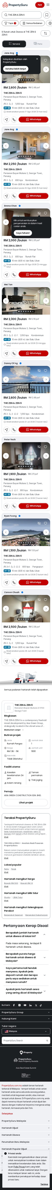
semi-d (37, 831)
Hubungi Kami (9, 1018)
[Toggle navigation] (48, 5)
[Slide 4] (26, 79)
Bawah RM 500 (11, 883)
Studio (7, 897)
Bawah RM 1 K (27, 883)
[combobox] (24, 15)
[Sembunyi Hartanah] (39, 136)
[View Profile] (26, 53)
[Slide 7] (33, 79)
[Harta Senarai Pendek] (45, 60)
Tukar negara (9, 1026)
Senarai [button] (16, 44)
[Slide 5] (28, 79)
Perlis (6, 869)
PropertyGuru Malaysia (14, 1120)
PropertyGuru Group (12, 1012)
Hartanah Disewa (11, 1134)
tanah (19, 834)
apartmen (28, 831)
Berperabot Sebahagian (36, 915)
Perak (13, 869)
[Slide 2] (21, 79)
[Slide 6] (30, 79)
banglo (7, 834)
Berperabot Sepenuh (13, 915)
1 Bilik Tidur (18, 897)
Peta (40, 44)
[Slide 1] (19, 79)
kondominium (16, 831)
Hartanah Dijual (10, 1127)
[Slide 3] (23, 79)
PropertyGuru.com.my (12, 1085)
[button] (14, 730)
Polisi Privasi (19, 1166)
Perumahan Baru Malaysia (15, 1141)
